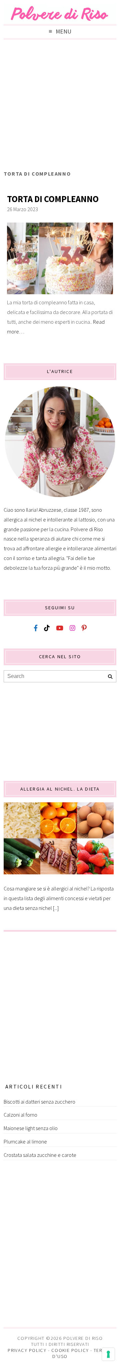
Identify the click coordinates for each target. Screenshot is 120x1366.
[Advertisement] (60, 106)
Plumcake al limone (25, 1141)
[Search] (110, 677)
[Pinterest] (84, 628)
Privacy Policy (27, 1350)
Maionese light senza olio (31, 1128)
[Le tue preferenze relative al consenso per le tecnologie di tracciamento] (108, 1354)
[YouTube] (59, 628)
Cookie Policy (70, 1350)
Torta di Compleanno (53, 198)
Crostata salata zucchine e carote (40, 1155)
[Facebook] (36, 628)
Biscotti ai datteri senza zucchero (39, 1101)
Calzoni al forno (20, 1114)
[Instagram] (72, 628)
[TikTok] (47, 628)
